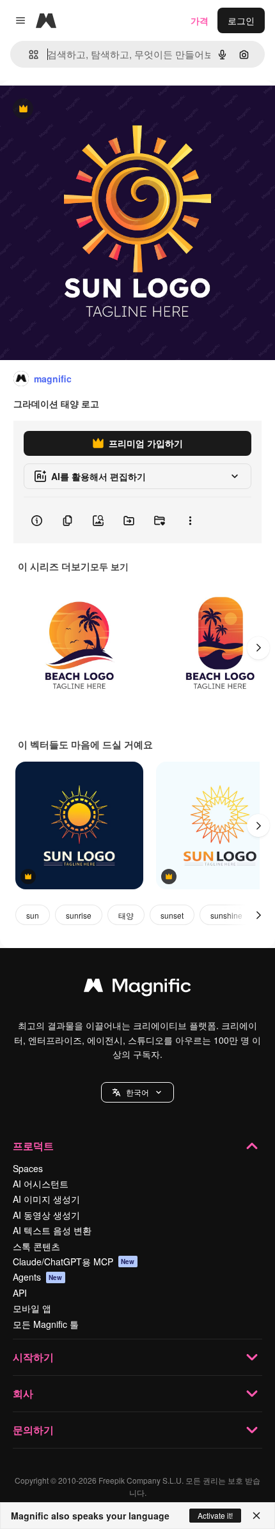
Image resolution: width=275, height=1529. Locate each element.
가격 (199, 20)
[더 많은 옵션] (190, 520)
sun (32, 915)
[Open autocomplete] (28, 54)
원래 (73, 109)
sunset (172, 915)
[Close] (256, 1515)
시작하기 (33, 1357)
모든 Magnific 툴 (46, 1324)
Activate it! (215, 1515)
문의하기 (33, 1429)
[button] (137, 1092)
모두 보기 (109, 566)
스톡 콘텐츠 (36, 1246)
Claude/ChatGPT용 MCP (74, 1261)
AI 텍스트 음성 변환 (52, 1230)
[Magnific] (137, 988)
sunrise (78, 915)
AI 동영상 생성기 (46, 1215)
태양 (126, 915)
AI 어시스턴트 (40, 1183)
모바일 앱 (32, 1308)
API (20, 1292)
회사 (23, 1393)
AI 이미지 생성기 (46, 1199)
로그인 (241, 20)
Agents (38, 1276)
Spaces (28, 1168)
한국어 (137, 1092)
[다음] (258, 648)
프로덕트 (33, 1145)
